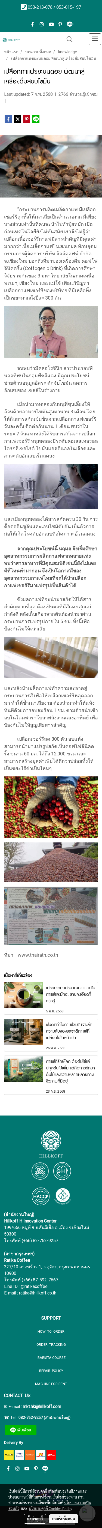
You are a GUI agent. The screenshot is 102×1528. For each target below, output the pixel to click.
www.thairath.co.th (38, 955)
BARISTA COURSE (51, 1358)
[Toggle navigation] (95, 39)
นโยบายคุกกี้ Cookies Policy (50, 1508)
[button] (67, 39)
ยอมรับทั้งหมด (63, 1518)
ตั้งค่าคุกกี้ (35, 1518)
